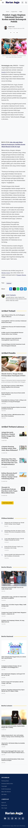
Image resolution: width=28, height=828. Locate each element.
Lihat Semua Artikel (7, 502)
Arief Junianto (11, 295)
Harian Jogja (5, 273)
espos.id (3, 802)
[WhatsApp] (23, 818)
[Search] (22, 2)
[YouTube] (15, 818)
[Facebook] (5, 818)
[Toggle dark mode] (26, 2)
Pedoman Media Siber (7, 783)
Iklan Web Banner (6, 791)
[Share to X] (14, 288)
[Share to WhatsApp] (18, 288)
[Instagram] (12, 818)
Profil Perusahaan (6, 789)
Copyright (4, 786)
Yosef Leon (11, 26)
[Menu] (2, 2)
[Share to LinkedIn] (21, 288)
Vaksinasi (9, 283)
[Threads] (19, 818)
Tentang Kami (5, 780)
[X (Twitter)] (8, 818)
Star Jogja (4, 808)
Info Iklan (4, 794)
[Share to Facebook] (10, 288)
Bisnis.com (4, 805)
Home (7, 11)
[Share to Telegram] (25, 288)
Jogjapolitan (14, 11)
